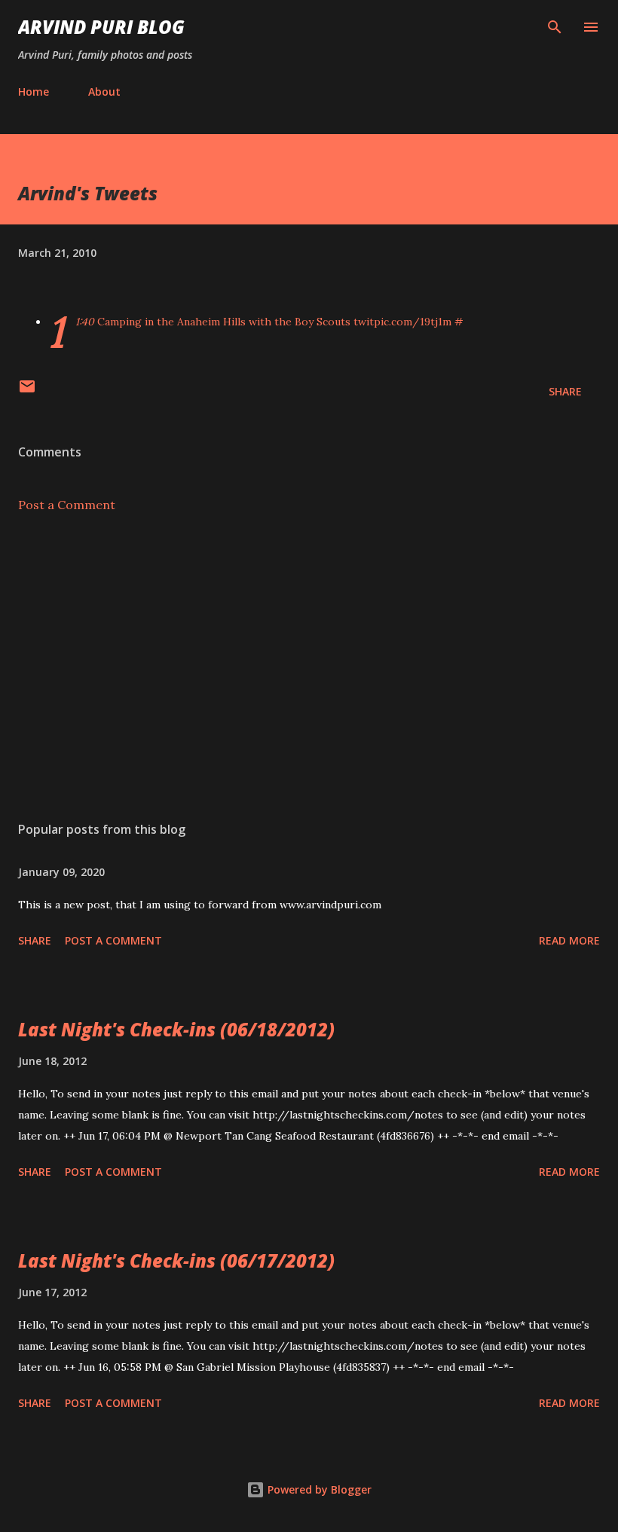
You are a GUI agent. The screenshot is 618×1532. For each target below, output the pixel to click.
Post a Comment (66, 504)
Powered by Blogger (318, 1489)
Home (33, 91)
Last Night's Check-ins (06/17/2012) (176, 1260)
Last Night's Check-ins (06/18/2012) (176, 1029)
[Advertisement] (309, 667)
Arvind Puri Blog (101, 26)
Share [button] (565, 391)
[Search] (555, 27)
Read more (569, 940)
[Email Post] (27, 391)
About (104, 91)
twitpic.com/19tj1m (402, 321)
